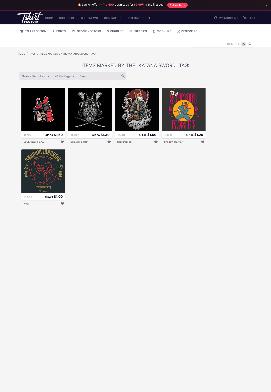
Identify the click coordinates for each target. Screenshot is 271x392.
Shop (49, 18)
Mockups (163, 31)
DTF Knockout (139, 18)
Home (21, 53)
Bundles (116, 31)
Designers (189, 31)
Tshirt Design (35, 31)
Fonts (61, 31)
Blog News (89, 18)
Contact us (113, 18)
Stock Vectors (88, 31)
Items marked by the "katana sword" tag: (68, 53)
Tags (32, 53)
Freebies (140, 31)
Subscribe (67, 18)
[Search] (250, 43)
